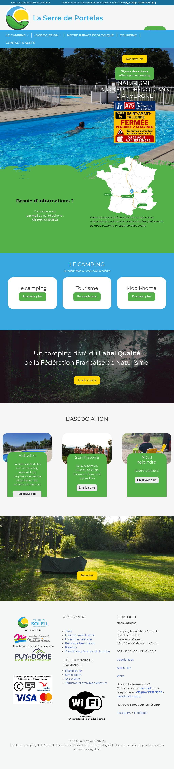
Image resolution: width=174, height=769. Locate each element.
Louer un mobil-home (80, 635)
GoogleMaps (125, 659)
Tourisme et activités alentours (86, 683)
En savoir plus (32, 296)
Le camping (16, 35)
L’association (46, 35)
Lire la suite (87, 487)
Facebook (140, 712)
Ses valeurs (72, 679)
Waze (120, 676)
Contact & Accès (20, 43)
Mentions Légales (129, 696)
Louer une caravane (78, 639)
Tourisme (128, 35)
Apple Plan (124, 667)
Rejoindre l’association (80, 643)
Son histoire (73, 674)
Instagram (124, 712)
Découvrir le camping (27, 496)
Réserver (87, 575)
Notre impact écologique (90, 35)
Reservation (134, 59)
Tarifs (68, 631)
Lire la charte (87, 380)
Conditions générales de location (87, 651)
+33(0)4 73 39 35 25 (139, 2)
